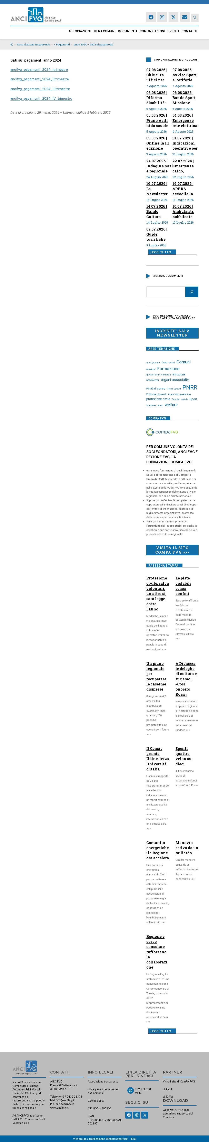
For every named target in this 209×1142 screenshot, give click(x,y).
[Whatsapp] (130, 1090)
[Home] (11, 44)
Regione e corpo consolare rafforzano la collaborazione (156, 952)
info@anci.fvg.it (65, 1100)
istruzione (179, 374)
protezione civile (158, 399)
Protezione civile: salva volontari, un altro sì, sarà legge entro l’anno (157, 593)
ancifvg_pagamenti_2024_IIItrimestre (40, 89)
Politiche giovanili (156, 394)
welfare (171, 405)
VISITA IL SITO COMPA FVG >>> (172, 550)
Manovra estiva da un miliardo (187, 847)
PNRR (189, 387)
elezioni (151, 369)
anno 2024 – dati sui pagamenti (93, 44)
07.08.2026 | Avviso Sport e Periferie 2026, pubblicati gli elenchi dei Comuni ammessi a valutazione (185, 74)
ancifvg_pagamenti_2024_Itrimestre (39, 69)
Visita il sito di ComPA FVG (179, 1081)
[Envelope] (185, 17)
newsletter (152, 380)
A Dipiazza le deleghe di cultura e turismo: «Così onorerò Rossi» (186, 679)
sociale (184, 399)
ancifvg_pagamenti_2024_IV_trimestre (41, 98)
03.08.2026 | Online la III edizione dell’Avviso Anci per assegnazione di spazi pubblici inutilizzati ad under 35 (159, 143)
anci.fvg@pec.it (65, 1104)
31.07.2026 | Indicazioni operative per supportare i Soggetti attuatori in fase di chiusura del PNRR (185, 143)
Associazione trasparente (103, 1081)
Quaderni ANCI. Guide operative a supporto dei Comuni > (178, 1113)
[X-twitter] (173, 17)
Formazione (168, 368)
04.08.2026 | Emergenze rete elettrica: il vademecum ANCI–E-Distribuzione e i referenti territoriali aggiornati (185, 120)
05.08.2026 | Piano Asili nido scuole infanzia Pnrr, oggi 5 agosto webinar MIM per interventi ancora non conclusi (159, 120)
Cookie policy (96, 1100)
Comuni (184, 362)
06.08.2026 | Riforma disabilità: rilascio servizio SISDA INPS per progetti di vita (157, 97)
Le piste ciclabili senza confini (183, 586)
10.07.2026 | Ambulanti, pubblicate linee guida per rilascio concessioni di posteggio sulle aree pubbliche (184, 211)
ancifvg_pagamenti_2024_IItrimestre (39, 79)
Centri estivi (168, 362)
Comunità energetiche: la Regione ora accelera (157, 850)
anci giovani (153, 362)
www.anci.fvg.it (59, 1107)
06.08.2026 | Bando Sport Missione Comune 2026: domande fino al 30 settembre (184, 97)
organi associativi (175, 379)
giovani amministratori (158, 374)
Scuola (175, 399)
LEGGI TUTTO (160, 252)
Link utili (167, 1089)
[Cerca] (192, 291)
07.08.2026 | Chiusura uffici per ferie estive (157, 74)
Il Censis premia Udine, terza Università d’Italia (157, 758)
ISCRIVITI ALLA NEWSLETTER (172, 333)
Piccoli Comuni (174, 388)
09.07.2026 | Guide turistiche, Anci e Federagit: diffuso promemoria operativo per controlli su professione (159, 234)
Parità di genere (155, 388)
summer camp (154, 405)
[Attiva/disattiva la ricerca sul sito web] (195, 18)
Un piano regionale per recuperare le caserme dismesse (156, 676)
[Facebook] (151, 17)
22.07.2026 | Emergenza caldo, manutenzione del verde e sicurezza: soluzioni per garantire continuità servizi (186, 165)
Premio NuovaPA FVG (179, 394)
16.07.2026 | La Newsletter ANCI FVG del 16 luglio (159, 188)
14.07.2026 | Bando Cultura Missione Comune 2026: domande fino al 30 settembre (156, 211)
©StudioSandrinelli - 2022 (121, 1138)
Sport (193, 399)
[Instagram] (162, 17)
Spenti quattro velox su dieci (183, 756)
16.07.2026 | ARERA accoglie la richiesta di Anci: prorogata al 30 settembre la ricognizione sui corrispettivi (184, 188)
